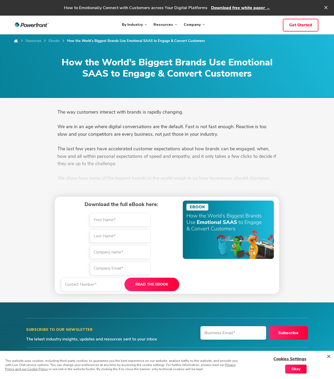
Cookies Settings (289, 359)
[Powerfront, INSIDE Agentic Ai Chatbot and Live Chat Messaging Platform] (31, 26)
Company (192, 24)
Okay (295, 368)
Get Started (300, 25)
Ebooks (54, 41)
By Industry (132, 24)
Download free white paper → (240, 8)
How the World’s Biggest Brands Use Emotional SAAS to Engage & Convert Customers (136, 41)
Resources (163, 24)
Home (15, 41)
